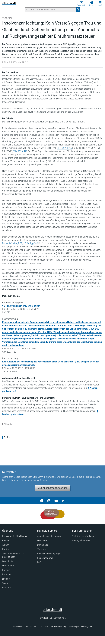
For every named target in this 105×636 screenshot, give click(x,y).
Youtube (6, 583)
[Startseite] (52, 611)
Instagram (7, 587)
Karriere (6, 549)
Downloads (42, 545)
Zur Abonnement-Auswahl (52, 487)
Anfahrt (5, 545)
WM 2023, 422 (20, 151)
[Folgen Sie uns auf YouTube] (56, 500)
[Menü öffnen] (100, 2)
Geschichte (7, 561)
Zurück (7, 437)
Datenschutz (30, 627)
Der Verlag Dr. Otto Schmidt (15, 536)
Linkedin (6, 579)
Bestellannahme (45, 558)
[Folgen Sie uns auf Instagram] (49, 500)
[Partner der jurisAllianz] (52, 514)
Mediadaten (8, 565)
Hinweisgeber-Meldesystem (80, 627)
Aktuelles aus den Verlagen (50, 536)
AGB (40, 627)
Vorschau (41, 549)
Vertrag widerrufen (81, 540)
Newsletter (42, 540)
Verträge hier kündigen (83, 536)
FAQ (39, 562)
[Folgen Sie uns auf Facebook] (42, 500)
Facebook (7, 574)
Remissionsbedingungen (49, 553)
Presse (5, 540)
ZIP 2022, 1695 (64, 148)
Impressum (17, 627)
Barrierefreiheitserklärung (55, 627)
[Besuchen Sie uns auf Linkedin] (63, 500)
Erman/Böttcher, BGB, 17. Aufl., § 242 (20, 243)
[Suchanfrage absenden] (78, 9)
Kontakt (6, 570)
